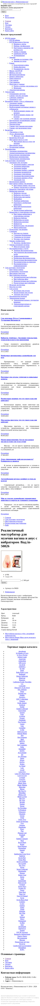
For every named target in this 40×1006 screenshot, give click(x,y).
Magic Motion (22, 785)
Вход (7, 15)
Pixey (22, 829)
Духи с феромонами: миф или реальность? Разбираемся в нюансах (17, 460)
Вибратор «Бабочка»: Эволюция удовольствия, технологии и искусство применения (19, 339)
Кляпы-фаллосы (19, 67)
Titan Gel (22, 894)
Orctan (22, 816)
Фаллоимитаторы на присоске (25, 262)
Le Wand (22, 766)
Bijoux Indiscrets (22, 676)
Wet (22, 915)
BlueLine (22, 678)
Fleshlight (22, 720)
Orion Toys (22, 819)
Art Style (22, 665)
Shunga (22, 873)
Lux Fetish (22, 781)
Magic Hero (22, 783)
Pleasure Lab (22, 833)
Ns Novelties (22, 808)
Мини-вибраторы (20, 227)
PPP (22, 837)
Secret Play (22, 858)
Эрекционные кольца (17, 298)
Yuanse (22, 930)
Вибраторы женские (16, 191)
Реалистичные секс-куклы (23, 292)
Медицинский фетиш (17, 75)
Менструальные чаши (22, 247)
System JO (22, 888)
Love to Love (22, 776)
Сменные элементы (16, 97)
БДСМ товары (10, 38)
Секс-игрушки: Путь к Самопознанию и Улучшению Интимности (16, 319)
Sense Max (22, 860)
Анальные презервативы (18, 151)
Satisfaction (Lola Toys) (22, 854)
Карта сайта (9, 31)
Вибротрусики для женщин (24, 226)
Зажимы (12, 57)
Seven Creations (22, 862)
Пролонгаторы (14, 124)
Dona (22, 691)
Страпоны (13, 231)
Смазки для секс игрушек (18, 96)
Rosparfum (22, 848)
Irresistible (22, 749)
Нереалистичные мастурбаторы (25, 281)
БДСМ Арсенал (22, 932)
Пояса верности (15, 78)
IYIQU (22, 751)
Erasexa (22, 701)
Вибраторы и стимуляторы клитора (22, 212)
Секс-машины (14, 82)
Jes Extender (22, 753)
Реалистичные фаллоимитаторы (25, 260)
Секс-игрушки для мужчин (15, 268)
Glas (22, 726)
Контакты (8, 29)
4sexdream (22, 651)
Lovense (22, 777)
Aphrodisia (22, 661)
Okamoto (22, 814)
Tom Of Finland (22, 896)
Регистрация (9, 17)
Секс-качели (13, 80)
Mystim (22, 802)
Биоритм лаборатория (22, 934)
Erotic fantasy (22, 703)
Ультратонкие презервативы (19, 159)
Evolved (22, 716)
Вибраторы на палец (21, 220)
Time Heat (22, 892)
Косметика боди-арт (16, 138)
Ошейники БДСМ (20, 53)
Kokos (22, 764)
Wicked (22, 917)
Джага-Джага (22, 936)
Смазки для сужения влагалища (21, 126)
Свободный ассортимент (22, 946)
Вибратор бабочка (20, 218)
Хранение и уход (15, 99)
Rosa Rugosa (22, 846)
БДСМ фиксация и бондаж (19, 42)
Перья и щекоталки (16, 76)
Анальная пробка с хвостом (24, 164)
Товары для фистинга (17, 241)
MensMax (22, 793)
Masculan (22, 787)
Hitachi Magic (22, 733)
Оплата (7, 27)
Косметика (9, 130)
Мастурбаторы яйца (21, 279)
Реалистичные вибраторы (23, 210)
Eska (22, 714)
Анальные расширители (22, 172)
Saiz (22, 852)
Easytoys (22, 697)
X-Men (22, 923)
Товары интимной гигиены (19, 245)
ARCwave (22, 663)
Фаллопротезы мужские (18, 296)
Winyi (22, 919)
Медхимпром (22, 938)
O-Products (22, 810)
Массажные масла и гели (18, 139)
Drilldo (22, 695)
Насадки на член (15, 287)
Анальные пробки (20, 168)
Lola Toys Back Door (22, 774)
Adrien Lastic (22, 657)
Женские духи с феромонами (24, 136)
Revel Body (22, 842)
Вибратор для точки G (22, 195)
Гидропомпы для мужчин (18, 271)
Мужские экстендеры (17, 285)
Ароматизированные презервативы (22, 153)
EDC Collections (22, 699)
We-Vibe (22, 913)
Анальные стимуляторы (22, 174)
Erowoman (22, 711)
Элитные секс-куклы (21, 294)
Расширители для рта (21, 69)
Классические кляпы (21, 65)
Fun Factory (22, 722)
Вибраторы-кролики (21, 222)
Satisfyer (22, 856)
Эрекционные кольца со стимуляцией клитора (22, 305)
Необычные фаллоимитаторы (24, 258)
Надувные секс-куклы (22, 291)
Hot (22, 735)
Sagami (22, 850)
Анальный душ (19, 180)
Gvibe (22, 730)
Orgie (22, 818)
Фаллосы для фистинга (22, 243)
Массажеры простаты (17, 273)
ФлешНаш (22, 948)
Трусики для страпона (22, 239)
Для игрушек (10, 92)
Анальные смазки (15, 103)
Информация (10, 592)
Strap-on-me (22, 883)
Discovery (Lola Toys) (22, 688)
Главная (8, 21)
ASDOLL (22, 667)
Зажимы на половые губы (23, 59)
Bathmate (22, 674)
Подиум (22, 944)
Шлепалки (17, 88)
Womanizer (22, 921)
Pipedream (22, 827)
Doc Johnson (22, 689)
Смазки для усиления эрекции (25, 118)
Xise (22, 925)
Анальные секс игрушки (18, 162)
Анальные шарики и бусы (23, 178)
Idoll (22, 739)
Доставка (8, 25)
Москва (22, 940)
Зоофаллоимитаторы (21, 256)
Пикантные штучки (22, 942)
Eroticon (22, 705)
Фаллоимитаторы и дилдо (18, 248)
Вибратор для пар (20, 193)
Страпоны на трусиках (22, 237)
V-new (22, 904)
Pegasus (22, 825)
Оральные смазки (15, 122)
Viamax (22, 905)
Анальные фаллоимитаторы (24, 176)
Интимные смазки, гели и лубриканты (19, 101)
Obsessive (22, 812)
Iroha (22, 747)
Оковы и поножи (20, 52)
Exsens (22, 718)
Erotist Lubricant (22, 709)
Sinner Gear (22, 875)
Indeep (22, 743)
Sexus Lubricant (22, 869)
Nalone (22, 804)
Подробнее (5, 332)
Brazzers (22, 680)
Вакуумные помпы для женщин (21, 183)
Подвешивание (19, 55)
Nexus (22, 806)
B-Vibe (22, 668)
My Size (22, 800)
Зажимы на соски (20, 61)
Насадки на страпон (21, 233)
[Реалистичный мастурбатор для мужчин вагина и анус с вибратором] (11, 571)
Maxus (22, 789)
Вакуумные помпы (16, 269)
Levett (22, 770)
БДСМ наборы (14, 40)
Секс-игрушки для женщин (15, 161)
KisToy (22, 762)
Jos (22, 754)
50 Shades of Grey (22, 653)
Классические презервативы (19, 155)
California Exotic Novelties (22, 682)
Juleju (22, 758)
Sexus (22, 867)
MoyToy (22, 798)
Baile (7, 525)
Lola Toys (22, 772)
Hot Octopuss (22, 737)
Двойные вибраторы (21, 201)
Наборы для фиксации (22, 46)
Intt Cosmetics (22, 745)
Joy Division (22, 756)
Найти (4, 12)
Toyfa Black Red (22, 900)
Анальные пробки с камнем (24, 170)
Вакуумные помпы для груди (24, 185)
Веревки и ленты (20, 44)
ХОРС (22, 949)
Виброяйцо (18, 199)
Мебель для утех (15, 73)
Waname (22, 911)
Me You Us (22, 791)
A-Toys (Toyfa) (22, 655)
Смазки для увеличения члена (20, 128)
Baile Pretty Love (22, 672)
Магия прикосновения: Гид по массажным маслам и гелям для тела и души (17, 441)
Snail (22, 879)
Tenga (22, 890)
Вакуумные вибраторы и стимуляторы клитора (23, 215)
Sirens (22, 877)
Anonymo (22, 659)
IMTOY (22, 741)
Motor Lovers (22, 797)
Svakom (22, 884)
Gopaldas (22, 728)
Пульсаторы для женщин (18, 229)
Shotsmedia (22, 871)
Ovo (22, 823)
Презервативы (10, 149)
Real (22, 841)
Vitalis (22, 909)
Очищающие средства (17, 94)
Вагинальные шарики (17, 182)
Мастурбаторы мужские (18, 275)
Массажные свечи (16, 145)
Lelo (22, 768)
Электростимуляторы (17, 90)
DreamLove (22, 693)
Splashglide (22, 881)
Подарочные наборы (16, 147)
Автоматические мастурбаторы (25, 277)
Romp (22, 844)
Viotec (22, 907)
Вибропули (18, 224)
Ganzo (22, 724)
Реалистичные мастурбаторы (24, 283)
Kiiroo (22, 760)
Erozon (22, 712)
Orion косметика (22, 821)
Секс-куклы (13, 289)
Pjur (22, 831)
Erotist (22, 707)
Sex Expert (22, 863)
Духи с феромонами (16, 134)
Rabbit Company (22, 839)
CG (22, 684)
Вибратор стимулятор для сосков (21, 189)
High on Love (22, 732)
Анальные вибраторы (21, 166)
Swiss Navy (22, 886)
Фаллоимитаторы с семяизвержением (21, 265)
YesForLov (22, 928)
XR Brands (22, 927)
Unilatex (22, 902)
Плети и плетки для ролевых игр (26, 86)
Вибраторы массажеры (22, 197)
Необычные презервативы (19, 157)
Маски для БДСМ (15, 71)
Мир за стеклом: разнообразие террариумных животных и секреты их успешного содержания (19, 499)
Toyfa (22, 898)
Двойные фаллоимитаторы (23, 250)
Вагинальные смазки (17, 105)
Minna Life (22, 795)
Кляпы (11, 63)
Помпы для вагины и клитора (24, 187)
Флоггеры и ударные (17, 84)
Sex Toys (22, 865)
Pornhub (22, 835)
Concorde (22, 686)
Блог (7, 23)
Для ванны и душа (16, 132)
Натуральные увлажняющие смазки (22, 120)
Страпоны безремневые (22, 235)
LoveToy (22, 779)
